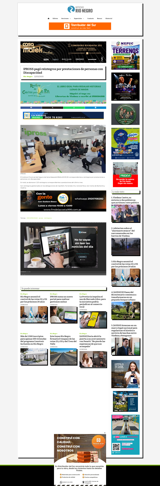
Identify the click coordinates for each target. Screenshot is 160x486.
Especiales (78, 18)
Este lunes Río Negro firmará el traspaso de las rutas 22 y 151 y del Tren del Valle (63, 340)
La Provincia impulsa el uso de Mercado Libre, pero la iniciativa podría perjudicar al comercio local (93, 301)
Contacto (90, 18)
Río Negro (27, 76)
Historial (109, 18)
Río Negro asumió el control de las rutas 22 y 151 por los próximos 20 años (33, 299)
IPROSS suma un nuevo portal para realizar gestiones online (61, 299)
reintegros (48, 218)
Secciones (65, 18)
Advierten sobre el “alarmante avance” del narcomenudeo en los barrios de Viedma (123, 232)
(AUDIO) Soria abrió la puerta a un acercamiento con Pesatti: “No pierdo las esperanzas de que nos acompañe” (92, 341)
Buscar (99, 18)
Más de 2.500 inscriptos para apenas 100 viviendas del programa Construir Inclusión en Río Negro (33, 340)
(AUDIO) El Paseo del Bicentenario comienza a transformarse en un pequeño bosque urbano (123, 296)
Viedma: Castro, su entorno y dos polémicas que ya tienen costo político (125, 200)
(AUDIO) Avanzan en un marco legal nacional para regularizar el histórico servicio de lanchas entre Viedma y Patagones (124, 330)
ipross (41, 218)
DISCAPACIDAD (32, 218)
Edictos (55, 18)
